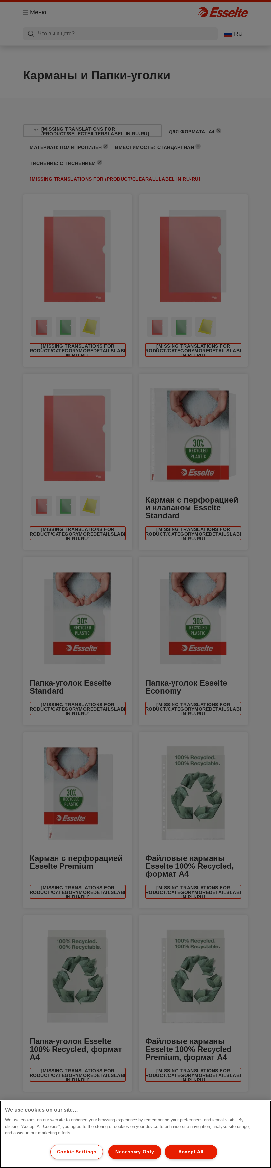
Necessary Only (134, 1151)
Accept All (191, 1151)
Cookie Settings (77, 1151)
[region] (135, 1134)
